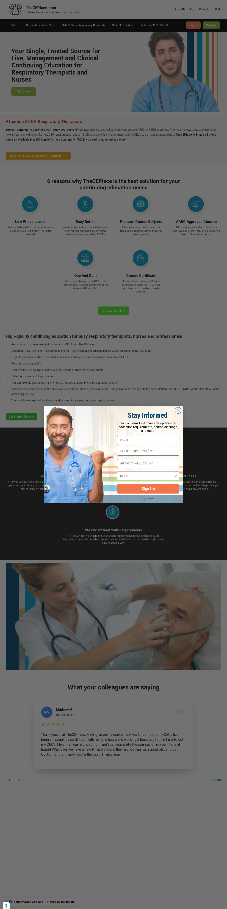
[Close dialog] (178, 410)
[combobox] (147, 476)
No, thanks (148, 497)
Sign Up (148, 488)
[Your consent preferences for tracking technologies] (6, 905)
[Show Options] (176, 476)
